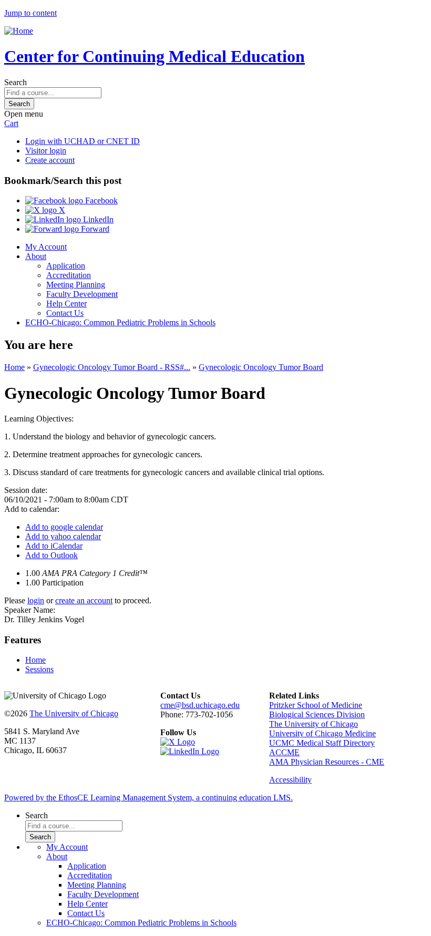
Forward (94, 228)
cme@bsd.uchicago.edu (200, 705)
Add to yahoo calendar (63, 536)
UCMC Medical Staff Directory (322, 742)
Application (65, 265)
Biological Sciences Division (317, 714)
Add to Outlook (51, 555)
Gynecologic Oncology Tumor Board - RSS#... (111, 367)
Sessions (39, 669)
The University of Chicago (73, 713)
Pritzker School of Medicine (315, 705)
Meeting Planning (75, 284)
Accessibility (290, 779)
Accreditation (68, 275)
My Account (46, 246)
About (35, 256)
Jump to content (30, 12)
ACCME (284, 752)
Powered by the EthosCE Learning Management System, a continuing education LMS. (148, 797)
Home (14, 367)
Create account (50, 160)
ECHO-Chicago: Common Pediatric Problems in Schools (120, 322)
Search (15, 82)
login (35, 600)
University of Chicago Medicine (322, 733)
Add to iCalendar (54, 545)
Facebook (100, 200)
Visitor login (45, 150)
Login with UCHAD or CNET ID (82, 141)
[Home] (18, 30)
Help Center (66, 303)
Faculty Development (82, 294)
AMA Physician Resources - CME (326, 761)
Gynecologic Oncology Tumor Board (261, 367)
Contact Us (65, 312)
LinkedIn (97, 219)
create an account (83, 600)
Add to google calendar (64, 526)
